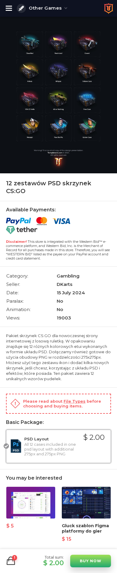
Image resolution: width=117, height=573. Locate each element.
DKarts (64, 284)
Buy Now (90, 561)
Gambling (68, 276)
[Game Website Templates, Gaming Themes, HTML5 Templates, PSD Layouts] (109, 8)
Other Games (45, 8)
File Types (75, 401)
